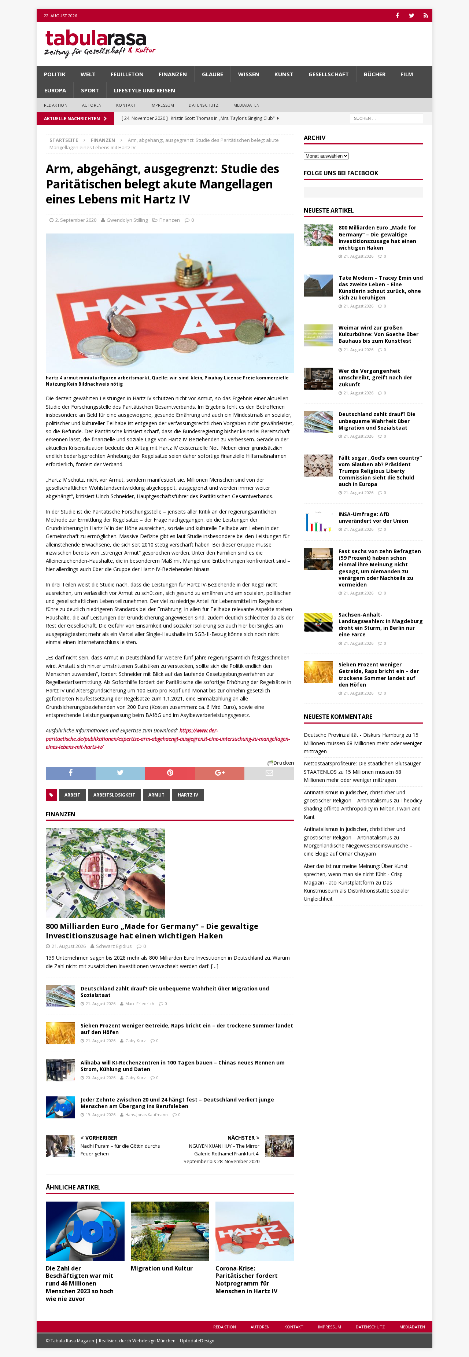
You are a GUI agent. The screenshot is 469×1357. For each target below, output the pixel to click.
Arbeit (72, 795)
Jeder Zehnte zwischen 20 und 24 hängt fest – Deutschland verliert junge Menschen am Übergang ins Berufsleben (177, 1103)
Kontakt (126, 105)
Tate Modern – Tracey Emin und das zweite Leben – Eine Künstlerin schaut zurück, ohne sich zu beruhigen (381, 287)
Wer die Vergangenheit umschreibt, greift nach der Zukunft (375, 377)
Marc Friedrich (139, 1003)
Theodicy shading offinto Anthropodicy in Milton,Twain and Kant (363, 808)
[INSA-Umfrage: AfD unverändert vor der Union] (318, 522)
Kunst (283, 74)
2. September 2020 (75, 220)
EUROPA (55, 90)
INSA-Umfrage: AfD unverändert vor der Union (373, 517)
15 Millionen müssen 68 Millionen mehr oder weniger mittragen (363, 743)
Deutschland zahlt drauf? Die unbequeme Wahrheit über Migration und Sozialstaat (175, 992)
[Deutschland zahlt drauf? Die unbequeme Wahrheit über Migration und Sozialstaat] (60, 996)
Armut (156, 795)
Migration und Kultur (162, 1268)
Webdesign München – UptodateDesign (173, 1341)
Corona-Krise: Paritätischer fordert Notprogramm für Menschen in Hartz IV (246, 1279)
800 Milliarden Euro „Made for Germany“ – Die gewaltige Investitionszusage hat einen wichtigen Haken (152, 931)
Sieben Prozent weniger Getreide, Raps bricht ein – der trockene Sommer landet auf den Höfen (187, 1029)
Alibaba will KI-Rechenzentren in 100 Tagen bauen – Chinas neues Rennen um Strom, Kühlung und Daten (183, 1066)
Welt (88, 74)
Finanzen (173, 74)
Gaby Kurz (135, 1040)
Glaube (212, 74)
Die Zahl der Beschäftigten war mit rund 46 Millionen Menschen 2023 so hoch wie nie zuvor (80, 1283)
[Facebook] (397, 15)
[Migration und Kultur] (170, 1231)
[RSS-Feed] (426, 15)
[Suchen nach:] (386, 117)
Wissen (248, 74)
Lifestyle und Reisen (144, 90)
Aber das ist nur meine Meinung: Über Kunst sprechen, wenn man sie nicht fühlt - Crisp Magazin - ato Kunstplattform (356, 874)
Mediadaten (246, 105)
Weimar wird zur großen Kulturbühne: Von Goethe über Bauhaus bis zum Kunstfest (378, 334)
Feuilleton (127, 74)
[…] (214, 966)
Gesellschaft (329, 74)
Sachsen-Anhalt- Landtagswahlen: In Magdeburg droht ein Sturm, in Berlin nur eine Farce (381, 624)
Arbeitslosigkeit (114, 795)
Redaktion (55, 105)
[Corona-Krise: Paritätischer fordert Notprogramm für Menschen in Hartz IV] (254, 1231)
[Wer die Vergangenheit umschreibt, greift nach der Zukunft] (318, 379)
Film (406, 74)
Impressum (162, 105)
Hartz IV (188, 795)
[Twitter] (411, 15)
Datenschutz (203, 105)
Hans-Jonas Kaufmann (146, 1114)
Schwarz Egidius (114, 946)
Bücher (374, 74)
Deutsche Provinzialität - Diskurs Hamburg (354, 734)
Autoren (91, 105)
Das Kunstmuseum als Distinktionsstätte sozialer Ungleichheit (356, 890)
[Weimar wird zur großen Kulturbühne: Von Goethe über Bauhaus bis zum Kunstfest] (318, 335)
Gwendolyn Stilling (127, 220)
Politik (55, 74)
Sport (90, 90)
